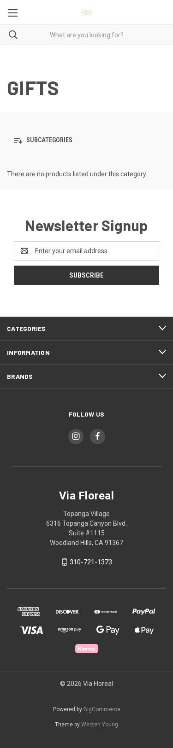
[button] (86, 140)
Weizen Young (99, 724)
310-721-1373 (91, 562)
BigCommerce (102, 709)
